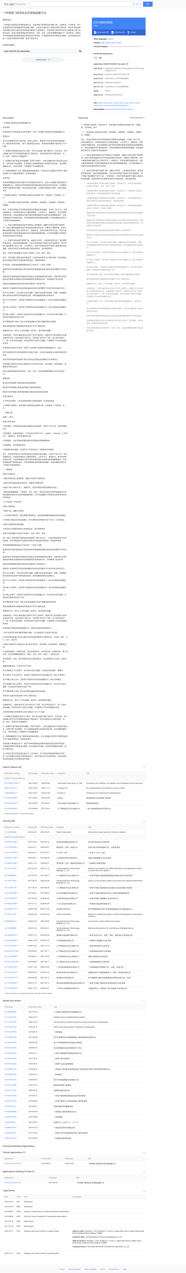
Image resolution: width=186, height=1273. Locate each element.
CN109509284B (10, 940)
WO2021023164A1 (11, 951)
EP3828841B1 (10, 921)
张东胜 (108, 43)
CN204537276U (10, 1101)
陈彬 (113, 43)
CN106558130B (10, 863)
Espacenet (109, 109)
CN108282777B (10, 909)
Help (124, 1269)
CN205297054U (10, 1117)
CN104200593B (10, 808)
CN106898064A (10, 875)
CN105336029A (10, 1053)
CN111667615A (10, 972)
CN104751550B (10, 1085)
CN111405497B (10, 946)
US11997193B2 (10, 881)
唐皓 (103, 43)
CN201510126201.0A (12, 1163)
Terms (102, 1269)
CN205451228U (10, 1064)
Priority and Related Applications (116, 105)
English (110, 39)
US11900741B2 (10, 1027)
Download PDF (103, 32)
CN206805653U (10, 1133)
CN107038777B (10, 888)
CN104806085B (10, 1012)
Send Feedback (74, 1269)
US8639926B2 (10, 793)
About (62, 1269)
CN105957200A (10, 1074)
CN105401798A (10, 842)
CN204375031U (10, 1138)
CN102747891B (10, 1032)
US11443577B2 (10, 1017)
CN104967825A (10, 1058)
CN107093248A (10, 893)
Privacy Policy (114, 1269)
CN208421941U (10, 1127)
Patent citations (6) (105, 103)
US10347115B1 (10, 914)
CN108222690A (10, 904)
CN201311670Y (10, 1090)
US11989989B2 (10, 928)
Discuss (130, 109)
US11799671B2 (10, 1022)
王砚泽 (118, 43)
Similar (133, 32)
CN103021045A (10, 798)
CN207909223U (10, 1080)
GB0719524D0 (10, 788)
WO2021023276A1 (11, 962)
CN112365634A (10, 983)
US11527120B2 (10, 868)
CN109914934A (10, 1096)
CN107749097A (10, 898)
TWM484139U (10, 1106)
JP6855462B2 (9, 1122)
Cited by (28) (118, 103)
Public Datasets (90, 1269)
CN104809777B (10, 1037)
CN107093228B (10, 847)
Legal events (129, 103)
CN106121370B (10, 858)
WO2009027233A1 (11, 783)
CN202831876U (10, 803)
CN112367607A (10, 978)
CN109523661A (10, 935)
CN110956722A (10, 967)
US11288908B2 (10, 832)
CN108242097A (10, 1042)
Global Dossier (120, 109)
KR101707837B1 (11, 852)
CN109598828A (10, 1112)
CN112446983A (10, 956)
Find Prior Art (119, 32)
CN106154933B (10, 1048)
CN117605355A (10, 988)
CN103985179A (10, 1069)
